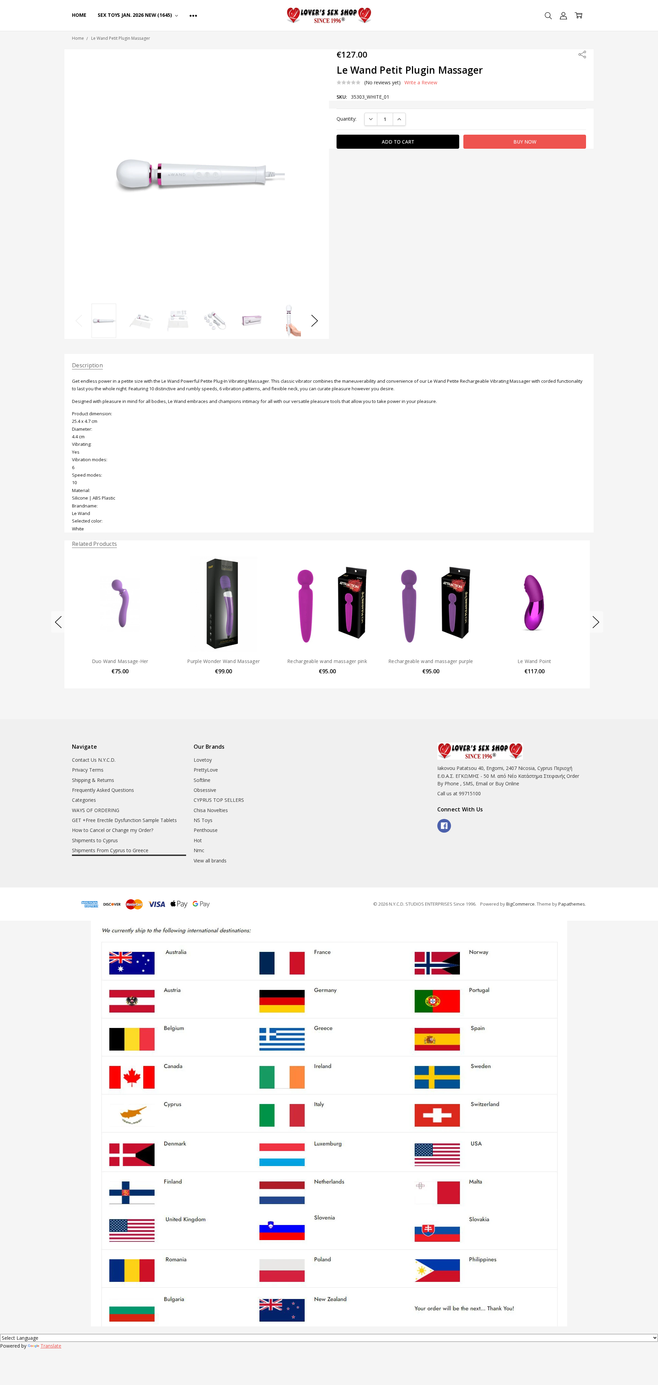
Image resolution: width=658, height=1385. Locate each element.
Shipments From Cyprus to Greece (110, 850)
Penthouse (206, 830)
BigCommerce (520, 904)
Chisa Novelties (211, 810)
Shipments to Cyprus (95, 840)
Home (79, 15)
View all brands (210, 860)
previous (58, 622)
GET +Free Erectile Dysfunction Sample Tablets (124, 820)
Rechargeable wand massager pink (327, 661)
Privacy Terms (87, 770)
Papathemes (571, 904)
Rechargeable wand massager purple (430, 661)
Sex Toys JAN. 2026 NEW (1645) (135, 15)
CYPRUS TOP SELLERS (219, 800)
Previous (79, 320)
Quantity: (346, 118)
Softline (202, 780)
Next (314, 320)
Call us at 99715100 (459, 793)
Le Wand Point (534, 661)
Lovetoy (203, 760)
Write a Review (420, 82)
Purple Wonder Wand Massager (223, 661)
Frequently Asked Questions (103, 790)
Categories (84, 800)
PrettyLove (206, 770)
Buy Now (119, 637)
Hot (198, 840)
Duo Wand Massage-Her (120, 661)
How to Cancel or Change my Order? (112, 830)
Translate (50, 1346)
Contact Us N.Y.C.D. (93, 760)
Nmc (199, 850)
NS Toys (203, 820)
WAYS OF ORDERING (95, 810)
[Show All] (193, 15)
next (596, 622)
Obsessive (205, 790)
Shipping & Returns (93, 780)
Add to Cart (119, 622)
